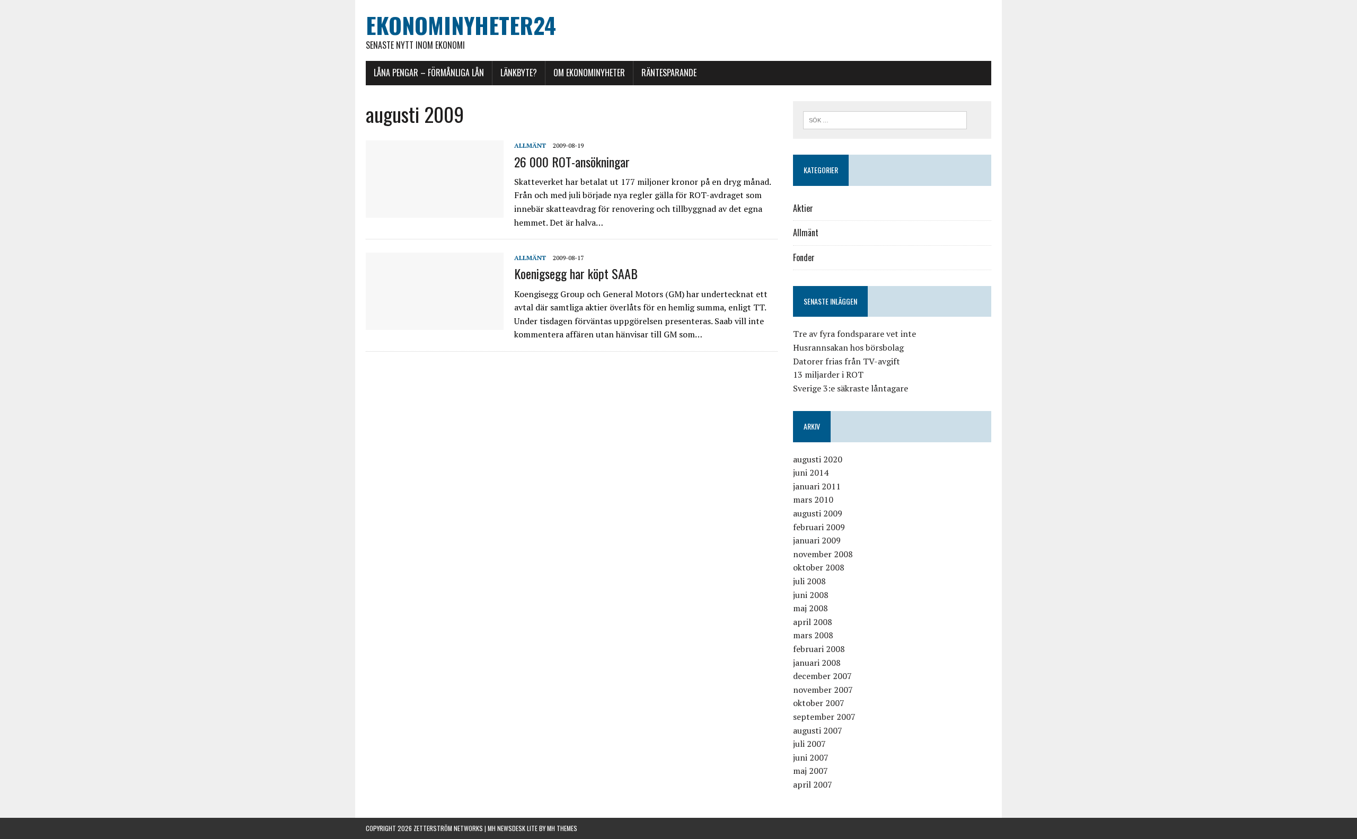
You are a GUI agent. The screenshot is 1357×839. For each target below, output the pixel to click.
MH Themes (562, 828)
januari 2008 (817, 662)
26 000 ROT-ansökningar (572, 161)
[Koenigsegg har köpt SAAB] (435, 323)
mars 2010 (813, 499)
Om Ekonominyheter (589, 72)
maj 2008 (810, 608)
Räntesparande (669, 72)
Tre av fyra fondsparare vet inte (854, 334)
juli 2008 (809, 581)
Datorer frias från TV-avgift (846, 361)
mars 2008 (813, 635)
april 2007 (812, 784)
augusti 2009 (817, 513)
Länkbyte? (518, 72)
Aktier (803, 208)
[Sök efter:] (885, 119)
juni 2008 (811, 595)
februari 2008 (819, 649)
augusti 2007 (817, 730)
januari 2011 (817, 486)
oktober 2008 (818, 567)
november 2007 (823, 689)
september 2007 (824, 716)
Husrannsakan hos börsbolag (848, 347)
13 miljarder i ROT (828, 374)
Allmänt (530, 145)
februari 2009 (819, 527)
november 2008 (823, 554)
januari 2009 (817, 540)
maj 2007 (810, 770)
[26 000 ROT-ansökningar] (435, 211)
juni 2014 (811, 472)
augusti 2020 (817, 459)
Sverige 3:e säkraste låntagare (850, 388)
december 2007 (822, 676)
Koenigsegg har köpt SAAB (576, 273)
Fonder (804, 257)
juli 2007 (809, 743)
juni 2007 (811, 757)
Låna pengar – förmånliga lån (429, 72)
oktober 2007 (818, 703)
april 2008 (812, 622)
